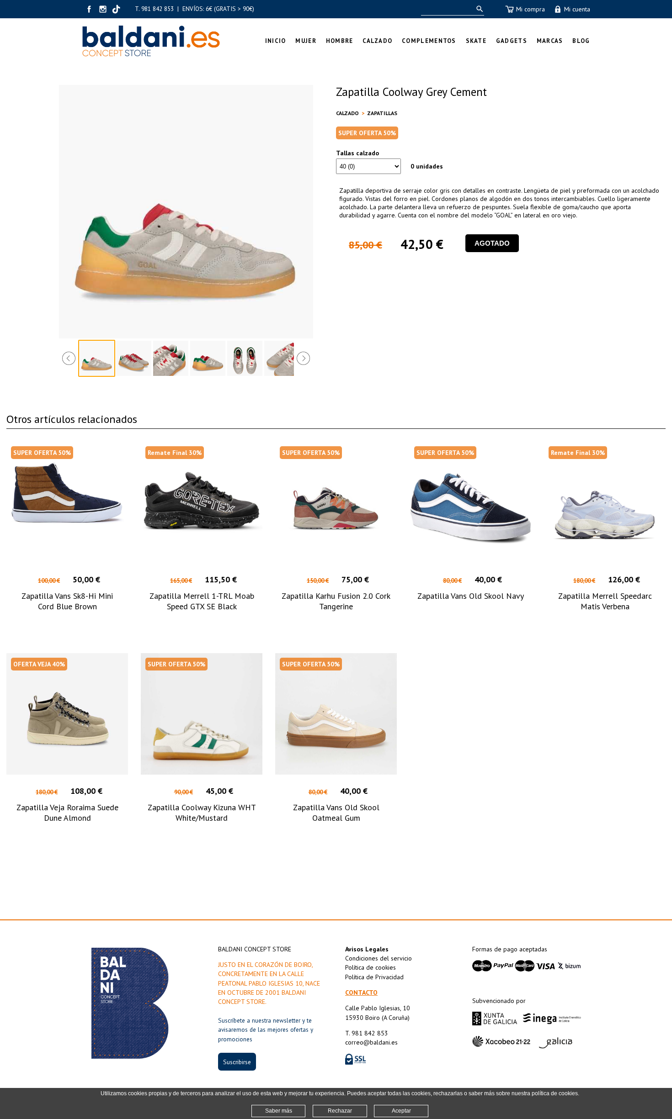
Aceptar (401, 1111)
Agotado (492, 243)
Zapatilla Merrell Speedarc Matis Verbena (605, 601)
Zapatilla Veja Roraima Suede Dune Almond (67, 812)
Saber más (278, 1111)
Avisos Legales (367, 949)
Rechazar (340, 1111)
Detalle (67, 623)
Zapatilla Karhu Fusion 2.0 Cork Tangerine (336, 601)
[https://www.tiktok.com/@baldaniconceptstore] (116, 9)
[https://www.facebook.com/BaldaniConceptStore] (89, 9)
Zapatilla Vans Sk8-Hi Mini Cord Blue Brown (67, 601)
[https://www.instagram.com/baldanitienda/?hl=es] (103, 9)
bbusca (478, 9)
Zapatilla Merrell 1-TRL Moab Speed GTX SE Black (201, 601)
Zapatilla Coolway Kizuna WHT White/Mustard (202, 812)
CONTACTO (361, 992)
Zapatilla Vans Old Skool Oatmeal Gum (336, 812)
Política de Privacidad (374, 977)
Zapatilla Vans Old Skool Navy (470, 596)
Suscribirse (237, 1062)
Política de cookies (370, 967)
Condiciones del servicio (378, 958)
